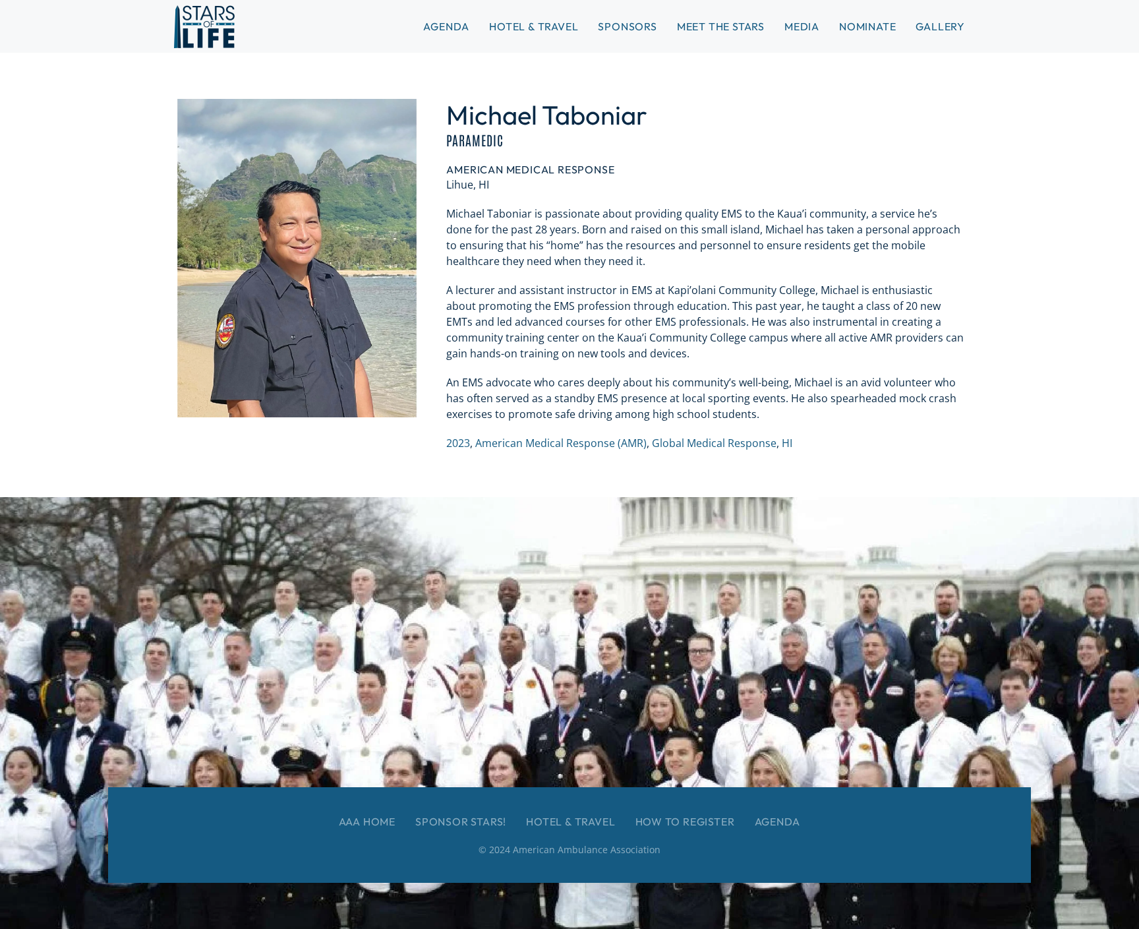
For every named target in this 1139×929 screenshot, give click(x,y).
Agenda (778, 821)
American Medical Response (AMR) (561, 443)
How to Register (685, 821)
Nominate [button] (867, 26)
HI (787, 443)
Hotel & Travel (533, 26)
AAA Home (367, 821)
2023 (458, 443)
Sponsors (627, 26)
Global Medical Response (714, 443)
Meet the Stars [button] (721, 26)
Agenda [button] (446, 26)
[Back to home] (204, 26)
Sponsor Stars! (460, 821)
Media (801, 26)
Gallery (940, 26)
